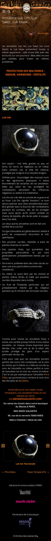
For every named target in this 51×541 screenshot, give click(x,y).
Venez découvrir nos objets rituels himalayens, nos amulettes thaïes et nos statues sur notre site (25, 394)
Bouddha (23, 380)
